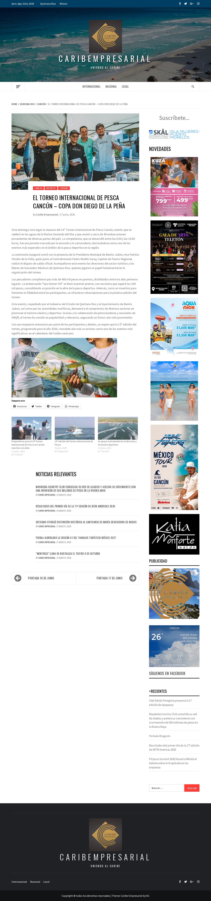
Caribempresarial (105, 58)
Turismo (64, 188)
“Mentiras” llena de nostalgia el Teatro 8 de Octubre (68, 554)
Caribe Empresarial (47, 214)
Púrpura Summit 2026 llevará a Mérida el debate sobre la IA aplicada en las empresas (173, 763)
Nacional (111, 86)
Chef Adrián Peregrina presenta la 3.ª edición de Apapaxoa (170, 703)
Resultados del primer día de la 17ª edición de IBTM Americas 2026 (75, 506)
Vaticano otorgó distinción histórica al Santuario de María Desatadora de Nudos (86, 522)
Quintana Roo (48, 3)
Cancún (38, 188)
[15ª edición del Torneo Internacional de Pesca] (75, 428)
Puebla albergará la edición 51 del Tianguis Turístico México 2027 (76, 538)
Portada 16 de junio (41, 578)
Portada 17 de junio (109, 578)
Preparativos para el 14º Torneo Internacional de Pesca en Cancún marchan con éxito (28, 444)
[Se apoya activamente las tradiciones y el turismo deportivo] (118, 428)
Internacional (91, 86)
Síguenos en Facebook (167, 673)
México (63, 3)
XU (147, 895)
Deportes (51, 188)
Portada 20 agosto (159, 736)
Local (125, 86)
